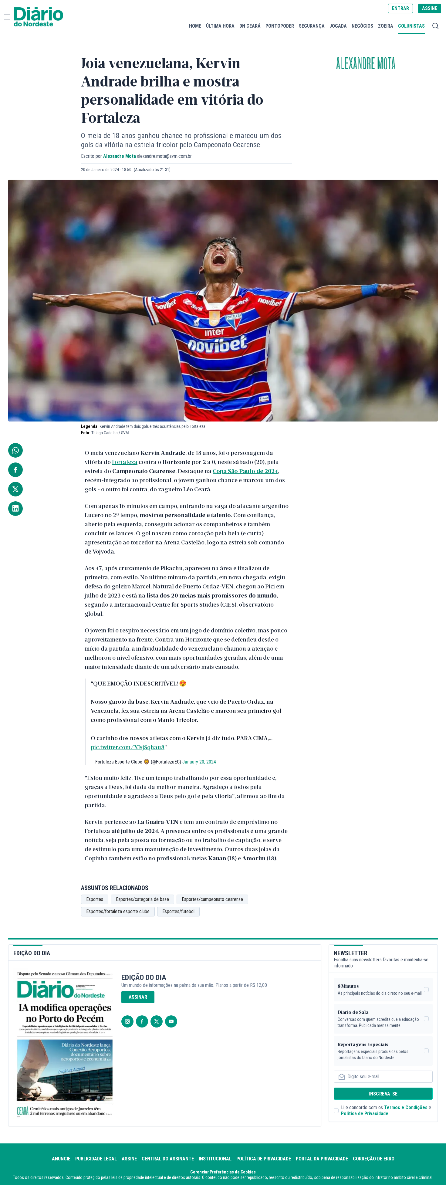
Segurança (312, 26)
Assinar (138, 997)
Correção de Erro (373, 1159)
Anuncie (61, 1159)
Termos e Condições (405, 1107)
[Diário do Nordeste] (38, 17)
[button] (7, 17)
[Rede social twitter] (156, 1021)
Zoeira (385, 26)
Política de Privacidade (364, 1113)
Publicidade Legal (96, 1159)
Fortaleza (124, 461)
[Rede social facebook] (142, 1021)
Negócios (362, 26)
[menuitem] (195, 26)
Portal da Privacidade (322, 1159)
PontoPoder (279, 26)
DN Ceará (250, 26)
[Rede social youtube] (171, 1021)
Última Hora (220, 26)
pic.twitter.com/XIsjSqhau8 (127, 746)
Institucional (215, 1159)
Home (195, 26)
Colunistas (411, 26)
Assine (129, 1159)
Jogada (338, 26)
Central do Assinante (168, 1159)
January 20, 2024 (199, 762)
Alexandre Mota (366, 64)
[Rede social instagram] (127, 1021)
